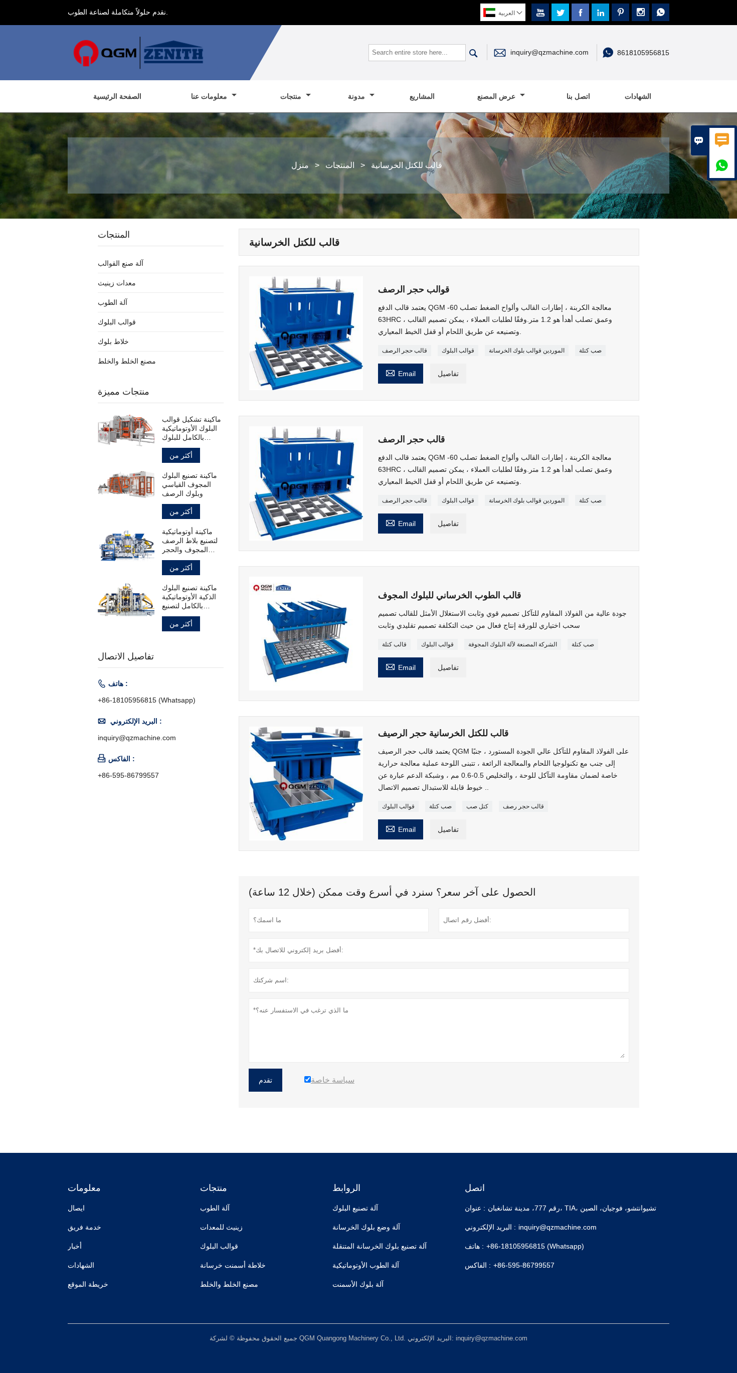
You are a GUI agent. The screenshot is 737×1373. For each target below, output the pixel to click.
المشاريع (422, 96)
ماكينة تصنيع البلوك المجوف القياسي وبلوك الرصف (189, 484)
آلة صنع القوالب (120, 263)
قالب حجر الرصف (404, 350)
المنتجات (339, 165)
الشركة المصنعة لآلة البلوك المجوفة (512, 644)
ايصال (76, 1208)
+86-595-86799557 (128, 775)
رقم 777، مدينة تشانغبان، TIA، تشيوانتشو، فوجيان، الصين (572, 1208)
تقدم (265, 1080)
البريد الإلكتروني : (490, 1227)
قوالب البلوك (458, 350)
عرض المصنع (497, 96)
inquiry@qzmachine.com (549, 52)
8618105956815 (643, 53)
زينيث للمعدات (221, 1227)
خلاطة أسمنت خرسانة (233, 1265)
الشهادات (638, 96)
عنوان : (475, 1208)
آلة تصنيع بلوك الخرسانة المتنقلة (379, 1246)
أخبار (75, 1246)
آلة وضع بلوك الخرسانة (366, 1227)
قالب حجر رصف (523, 806)
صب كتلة (590, 350)
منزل (300, 165)
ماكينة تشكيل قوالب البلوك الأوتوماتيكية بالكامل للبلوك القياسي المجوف (191, 428)
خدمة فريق (84, 1227)
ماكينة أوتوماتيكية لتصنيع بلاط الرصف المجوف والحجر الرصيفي (190, 541)
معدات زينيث (117, 283)
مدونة (357, 96)
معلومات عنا (210, 96)
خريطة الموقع (88, 1284)
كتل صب (477, 806)
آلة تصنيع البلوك (355, 1208)
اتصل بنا (578, 96)
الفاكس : (478, 1265)
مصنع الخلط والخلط (127, 361)
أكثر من (181, 455)
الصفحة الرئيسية (117, 96)
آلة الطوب (112, 302)
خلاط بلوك (113, 341)
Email (401, 372)
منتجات (291, 96)
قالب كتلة (394, 644)
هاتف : (474, 1246)
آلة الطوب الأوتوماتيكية (365, 1265)
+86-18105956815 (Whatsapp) (147, 700)
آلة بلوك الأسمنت (358, 1284)
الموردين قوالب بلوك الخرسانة (527, 350)
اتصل (475, 1188)
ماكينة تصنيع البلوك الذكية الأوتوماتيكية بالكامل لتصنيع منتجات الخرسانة (189, 597)
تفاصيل (448, 374)
